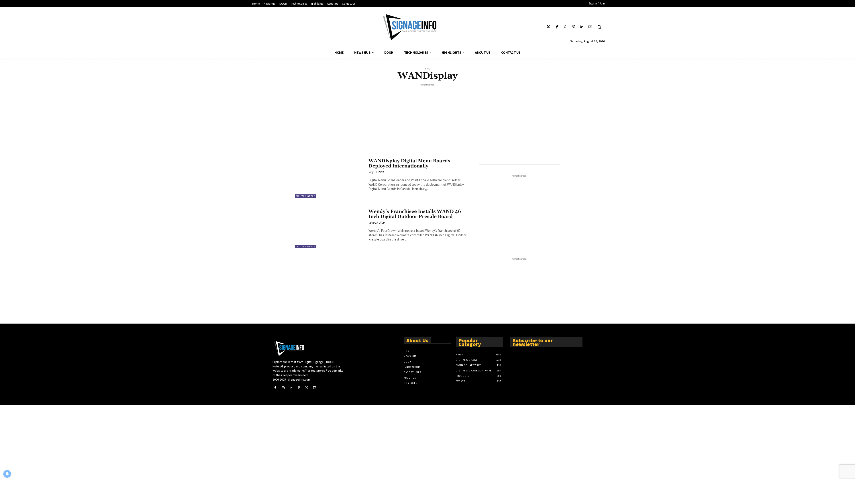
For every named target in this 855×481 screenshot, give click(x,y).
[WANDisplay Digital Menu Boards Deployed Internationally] (329, 177)
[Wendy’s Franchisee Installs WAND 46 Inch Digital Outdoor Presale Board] (329, 227)
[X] (306, 388)
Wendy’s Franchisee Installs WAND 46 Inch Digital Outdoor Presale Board (414, 214)
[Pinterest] (565, 27)
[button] (599, 27)
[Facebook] (557, 27)
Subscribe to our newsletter (533, 342)
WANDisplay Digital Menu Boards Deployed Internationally (409, 163)
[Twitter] (549, 27)
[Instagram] (573, 27)
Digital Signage (305, 196)
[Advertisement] (427, 118)
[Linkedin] (582, 27)
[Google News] (590, 27)
